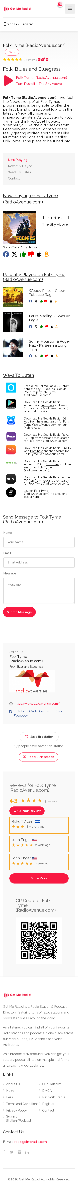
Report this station (40, 757)
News (10, 1091)
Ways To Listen (19, 172)
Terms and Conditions (22, 1104)
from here (47, 405)
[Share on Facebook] (6, 255)
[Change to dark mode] (60, 4)
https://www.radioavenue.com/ (37, 703)
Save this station (41, 736)
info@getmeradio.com (30, 1142)
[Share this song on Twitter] (14, 255)
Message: (10, 573)
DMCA (47, 1091)
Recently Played (20, 166)
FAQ (9, 1097)
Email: (7, 553)
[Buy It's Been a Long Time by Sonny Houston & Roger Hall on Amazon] (57, 356)
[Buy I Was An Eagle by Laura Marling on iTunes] (52, 326)
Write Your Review (27, 811)
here (36, 496)
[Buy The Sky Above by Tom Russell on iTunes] (39, 255)
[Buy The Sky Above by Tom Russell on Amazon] (47, 255)
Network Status (53, 1097)
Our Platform (51, 1084)
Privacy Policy (16, 1110)
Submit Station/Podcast (18, 1119)
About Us (13, 1084)
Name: (7, 533)
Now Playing (18, 160)
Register (48, 1104)
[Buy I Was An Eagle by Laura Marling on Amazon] (57, 326)
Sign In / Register (19, 24)
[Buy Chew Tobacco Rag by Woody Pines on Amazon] (56, 301)
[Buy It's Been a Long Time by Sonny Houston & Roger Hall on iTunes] (52, 356)
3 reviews (31, 59)
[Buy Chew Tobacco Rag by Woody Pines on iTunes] (51, 301)
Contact (14, 178)
